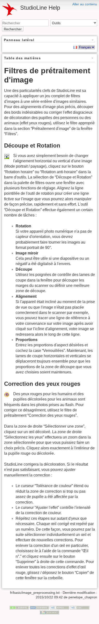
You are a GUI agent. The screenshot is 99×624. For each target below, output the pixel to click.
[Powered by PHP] (39, 607)
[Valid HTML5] (59, 607)
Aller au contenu (84, 4)
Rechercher (13, 29)
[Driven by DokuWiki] (49, 612)
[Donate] (19, 607)
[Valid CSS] (79, 607)
